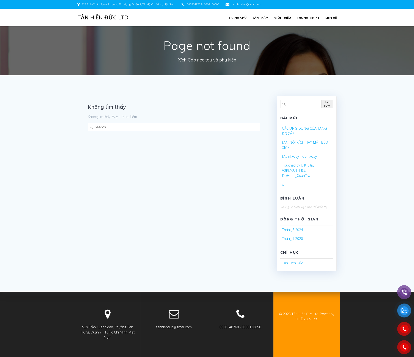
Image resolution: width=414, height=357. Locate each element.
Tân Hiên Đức (292, 263)
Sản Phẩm (260, 18)
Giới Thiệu (282, 18)
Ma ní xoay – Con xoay (299, 156)
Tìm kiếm (327, 104)
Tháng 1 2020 (292, 238)
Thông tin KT (308, 18)
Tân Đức (103, 17)
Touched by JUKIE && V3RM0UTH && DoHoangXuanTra (298, 170)
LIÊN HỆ (331, 18)
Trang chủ (237, 18)
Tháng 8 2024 (292, 229)
